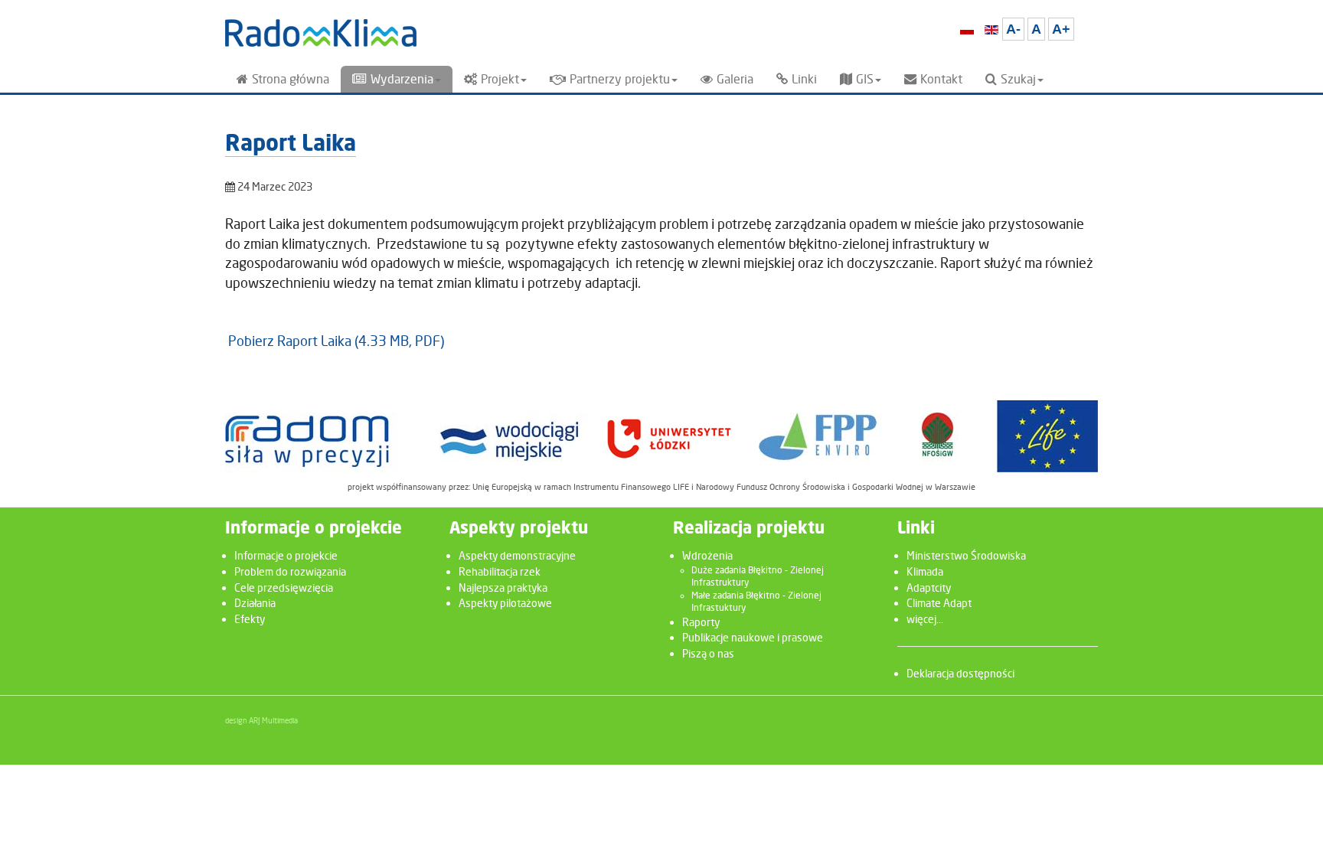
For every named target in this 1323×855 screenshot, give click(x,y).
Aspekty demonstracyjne (517, 555)
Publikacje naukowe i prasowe (752, 637)
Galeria (735, 79)
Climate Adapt (939, 602)
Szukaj (1018, 79)
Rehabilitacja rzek (500, 571)
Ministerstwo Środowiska (966, 555)
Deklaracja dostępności (960, 673)
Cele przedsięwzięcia (283, 587)
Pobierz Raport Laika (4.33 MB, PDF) (336, 341)
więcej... (924, 618)
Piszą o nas (708, 653)
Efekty (249, 618)
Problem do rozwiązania (290, 571)
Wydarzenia (402, 79)
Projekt (500, 79)
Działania (255, 602)
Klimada (924, 571)
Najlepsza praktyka (503, 587)
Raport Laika (290, 145)
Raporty (701, 621)
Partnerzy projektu (620, 79)
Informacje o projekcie (286, 555)
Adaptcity (928, 587)
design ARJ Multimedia (261, 720)
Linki (804, 79)
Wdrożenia (707, 555)
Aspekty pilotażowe (505, 602)
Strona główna (290, 79)
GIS (865, 79)
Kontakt (941, 79)
